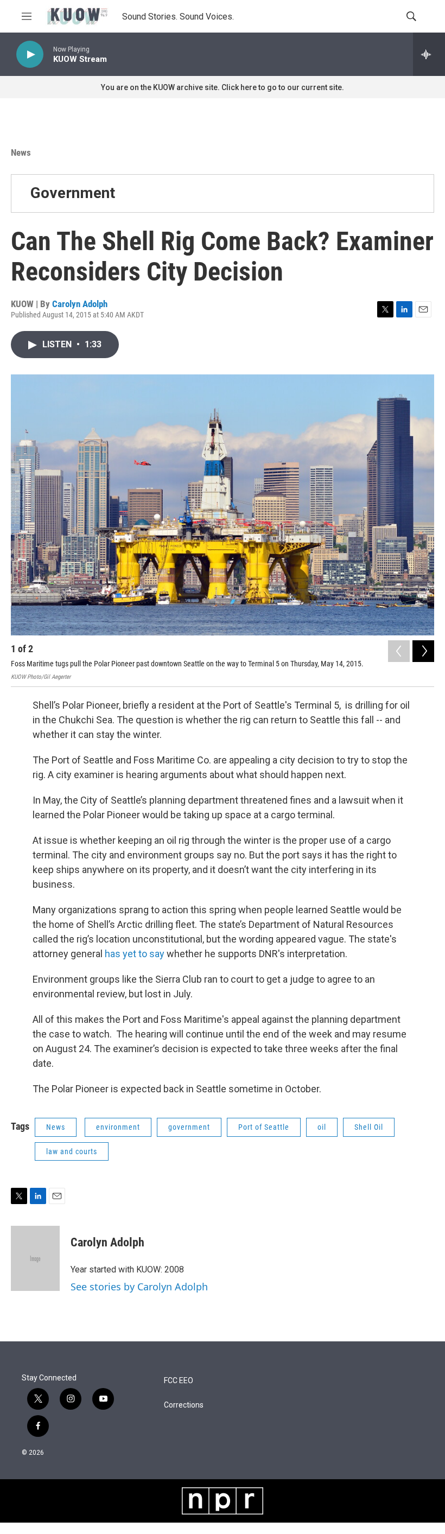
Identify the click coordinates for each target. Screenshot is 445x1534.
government (189, 1127)
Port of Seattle (263, 1127)
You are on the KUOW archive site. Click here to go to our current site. (222, 87)
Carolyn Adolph (79, 303)
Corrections (184, 1405)
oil (321, 1127)
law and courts (71, 1151)
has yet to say (134, 953)
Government (72, 193)
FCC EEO (178, 1381)
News (21, 152)
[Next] (423, 651)
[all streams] (429, 54)
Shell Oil (368, 1127)
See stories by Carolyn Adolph (139, 1286)
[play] (30, 54)
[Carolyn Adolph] (35, 1258)
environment (118, 1127)
